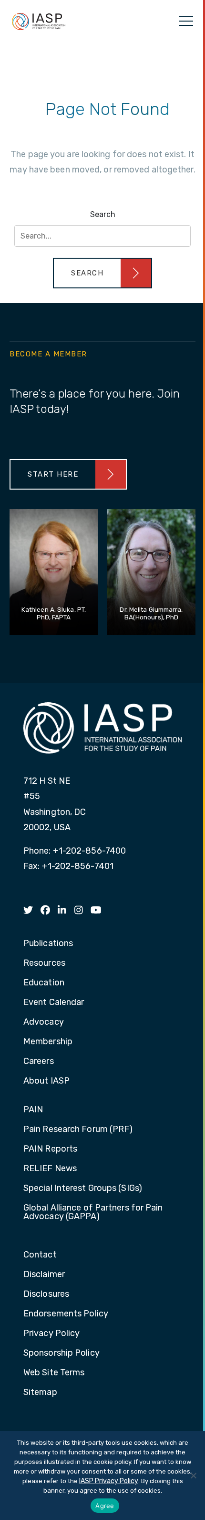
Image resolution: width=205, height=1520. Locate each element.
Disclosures (46, 1294)
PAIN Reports (50, 1149)
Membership (47, 1042)
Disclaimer (44, 1275)
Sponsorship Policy (61, 1353)
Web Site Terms (53, 1373)
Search (102, 214)
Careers (38, 1061)
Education (43, 983)
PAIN (33, 1110)
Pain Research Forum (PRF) (78, 1129)
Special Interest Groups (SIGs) (82, 1188)
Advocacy (43, 1022)
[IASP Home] (38, 21)
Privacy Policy (51, 1333)
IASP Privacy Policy (108, 1481)
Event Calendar (53, 1002)
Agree (104, 1505)
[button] (102, 273)
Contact (40, 1255)
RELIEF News (50, 1169)
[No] (193, 1475)
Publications (48, 944)
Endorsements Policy (65, 1314)
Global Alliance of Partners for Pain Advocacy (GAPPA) (93, 1212)
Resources (44, 963)
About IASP (46, 1081)
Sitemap (40, 1392)
